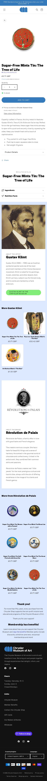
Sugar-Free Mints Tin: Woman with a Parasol (12, 525)
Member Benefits (10, 705)
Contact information (36, 776)
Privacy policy (39, 773)
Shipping (4, 79)
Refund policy (29, 773)
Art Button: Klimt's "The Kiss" (13, 368)
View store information (12, 113)
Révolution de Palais (9, 72)
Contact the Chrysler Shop (14, 710)
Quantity (5, 83)
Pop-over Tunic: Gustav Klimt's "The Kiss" (34, 337)
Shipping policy (23, 776)
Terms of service (12, 776)
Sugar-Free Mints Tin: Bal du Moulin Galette (12, 589)
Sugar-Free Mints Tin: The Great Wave (34, 557)
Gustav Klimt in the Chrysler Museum (18, 292)
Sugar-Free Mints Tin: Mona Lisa (34, 524)
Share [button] (6, 160)
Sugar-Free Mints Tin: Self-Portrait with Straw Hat (12, 557)
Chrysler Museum (11, 700)
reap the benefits (19, 632)
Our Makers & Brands (12, 720)
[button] (4, 9)
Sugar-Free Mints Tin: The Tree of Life (12, 337)
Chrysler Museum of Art (15, 773)
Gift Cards (8, 715)
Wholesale (8, 725)
